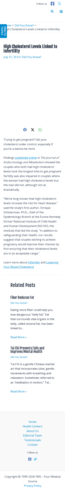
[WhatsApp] (40, 130)
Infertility (34, 262)
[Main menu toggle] (61, 11)
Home (32, 422)
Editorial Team (32, 435)
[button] (52, 11)
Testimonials (32, 440)
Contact (33, 445)
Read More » (18, 337)
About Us (33, 431)
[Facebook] (52, 4)
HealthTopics (4, 31)
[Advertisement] (32, 93)
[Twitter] (59, 4)
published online (26, 158)
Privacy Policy (32, 486)
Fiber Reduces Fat (22, 297)
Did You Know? (31, 57)
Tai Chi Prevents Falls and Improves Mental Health (27, 350)
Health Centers (32, 426)
